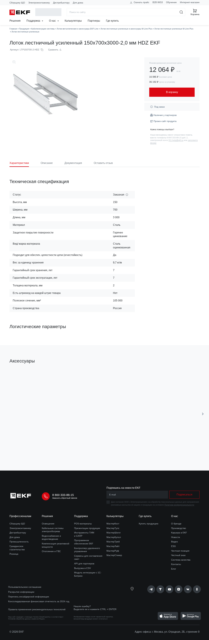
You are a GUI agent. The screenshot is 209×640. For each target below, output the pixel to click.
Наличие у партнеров (165, 115)
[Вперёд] (203, 414)
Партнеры (94, 20)
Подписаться (184, 494)
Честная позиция (180, 550)
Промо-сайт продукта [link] (165, 121)
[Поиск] (181, 12)
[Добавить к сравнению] (57, 449)
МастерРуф (112, 550)
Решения (15, 20)
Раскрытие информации (21, 592)
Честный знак (178, 555)
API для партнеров (84, 563)
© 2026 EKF (16, 631)
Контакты (176, 564)
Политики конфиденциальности (179, 505)
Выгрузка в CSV (82, 568)
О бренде (176, 523)
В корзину (28, 449)
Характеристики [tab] (19, 163)
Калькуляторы (73, 20)
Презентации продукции (87, 528)
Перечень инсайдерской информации (28, 596)
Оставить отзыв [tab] (103, 163)
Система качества (180, 559)
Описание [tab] (47, 163)
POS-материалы (83, 523)
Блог (173, 568)
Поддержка (33, 20)
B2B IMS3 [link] (158, 2)
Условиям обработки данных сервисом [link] (23, 619)
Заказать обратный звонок (64, 498)
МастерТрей (113, 541)
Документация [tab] (73, 163)
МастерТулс (112, 528)
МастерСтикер (114, 555)
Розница (13, 554)
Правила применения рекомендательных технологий (36, 609)
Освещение (48, 523)
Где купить (112, 20)
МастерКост (112, 523)
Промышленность (19, 541)
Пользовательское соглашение (24, 587)
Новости (175, 537)
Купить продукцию (148, 523)
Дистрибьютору (61, 2)
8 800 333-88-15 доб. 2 (177, 138)
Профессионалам (20, 516)
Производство (178, 528)
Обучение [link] (171, 2)
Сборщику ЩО (17, 2)
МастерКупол (113, 537)
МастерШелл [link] (113, 532)
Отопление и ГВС (51, 551)
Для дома (78, 2)
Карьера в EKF (179, 532)
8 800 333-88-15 (63, 495)
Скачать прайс (141, 2)
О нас (52, 20)
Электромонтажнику (39, 2)
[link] (151, 589)
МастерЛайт (113, 546)
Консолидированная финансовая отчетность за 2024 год (38, 601)
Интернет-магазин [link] (190, 2)
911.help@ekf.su (176, 140)
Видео (174, 541)
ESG (173, 546)
